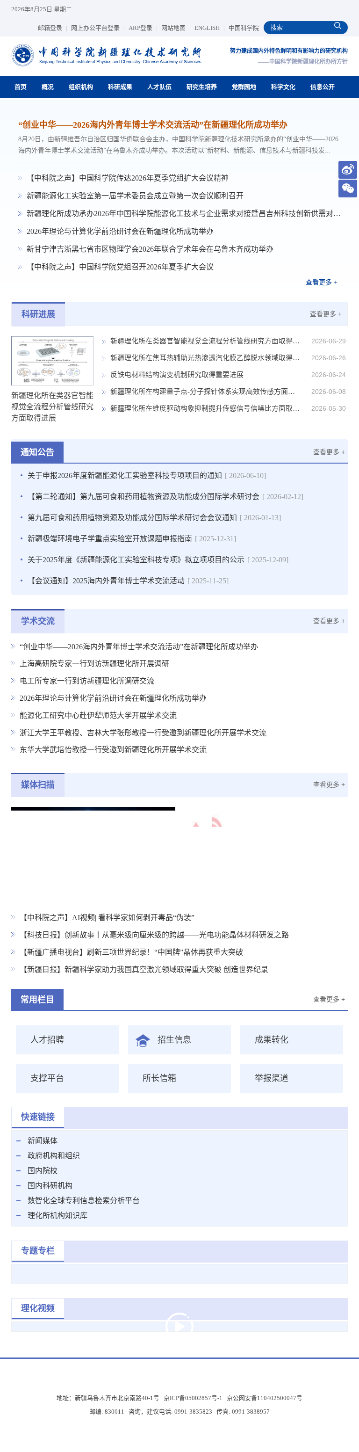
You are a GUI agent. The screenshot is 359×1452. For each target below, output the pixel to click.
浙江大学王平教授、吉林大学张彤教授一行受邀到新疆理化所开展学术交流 (143, 733)
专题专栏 (38, 1251)
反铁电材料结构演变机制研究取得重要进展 (177, 374)
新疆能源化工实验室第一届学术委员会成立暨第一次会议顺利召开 (135, 196)
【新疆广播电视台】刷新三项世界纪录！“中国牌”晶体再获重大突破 (131, 952)
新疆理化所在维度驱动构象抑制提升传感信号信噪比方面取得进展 (205, 408)
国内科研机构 (50, 1186)
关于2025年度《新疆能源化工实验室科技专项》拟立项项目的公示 (158, 560)
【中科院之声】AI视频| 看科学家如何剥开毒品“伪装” (107, 918)
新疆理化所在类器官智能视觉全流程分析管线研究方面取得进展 (205, 341)
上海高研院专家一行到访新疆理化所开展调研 (94, 664)
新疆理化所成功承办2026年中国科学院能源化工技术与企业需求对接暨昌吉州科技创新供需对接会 (184, 214)
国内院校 (42, 1171)
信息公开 (322, 86)
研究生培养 (202, 86)
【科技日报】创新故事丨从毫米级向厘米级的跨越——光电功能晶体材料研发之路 (154, 935)
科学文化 (283, 86)
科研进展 (38, 314)
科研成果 (120, 86)
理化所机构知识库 (57, 1216)
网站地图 (176, 27)
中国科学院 (244, 27)
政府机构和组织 (54, 1156)
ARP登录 (143, 27)
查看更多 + (321, 282)
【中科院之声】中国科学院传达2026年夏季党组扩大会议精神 (128, 178)
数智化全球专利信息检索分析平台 (84, 1201)
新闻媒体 (42, 1141)
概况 (48, 86)
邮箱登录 (52, 27)
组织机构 (81, 86)
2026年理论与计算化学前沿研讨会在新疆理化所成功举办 (120, 231)
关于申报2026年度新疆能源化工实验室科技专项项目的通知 (147, 475)
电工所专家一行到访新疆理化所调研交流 (87, 681)
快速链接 (38, 1117)
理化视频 (38, 1308)
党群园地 (244, 86)
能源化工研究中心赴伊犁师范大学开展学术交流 (98, 715)
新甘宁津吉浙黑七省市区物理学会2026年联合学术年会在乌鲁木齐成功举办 (150, 249)
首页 (20, 86)
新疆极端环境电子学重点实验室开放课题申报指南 (132, 539)
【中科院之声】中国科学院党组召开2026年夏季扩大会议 (120, 267)
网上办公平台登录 (98, 27)
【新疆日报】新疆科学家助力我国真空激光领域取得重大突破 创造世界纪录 (144, 969)
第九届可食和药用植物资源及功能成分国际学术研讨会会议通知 (154, 518)
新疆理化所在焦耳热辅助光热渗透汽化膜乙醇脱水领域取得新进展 (205, 358)
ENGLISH (209, 27)
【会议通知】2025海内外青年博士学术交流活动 (128, 581)
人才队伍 (159, 86)
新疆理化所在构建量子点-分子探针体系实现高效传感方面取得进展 (205, 391)
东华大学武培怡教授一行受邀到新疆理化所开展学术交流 (113, 750)
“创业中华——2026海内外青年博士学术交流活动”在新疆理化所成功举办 (152, 125)
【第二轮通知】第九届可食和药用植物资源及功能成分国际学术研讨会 (165, 497)
